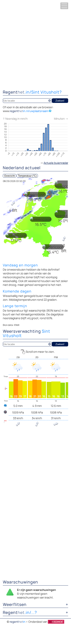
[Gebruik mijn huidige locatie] (49, 100)
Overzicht (9, 175)
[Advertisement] (35, 49)
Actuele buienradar (56, 163)
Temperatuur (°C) (27, 175)
